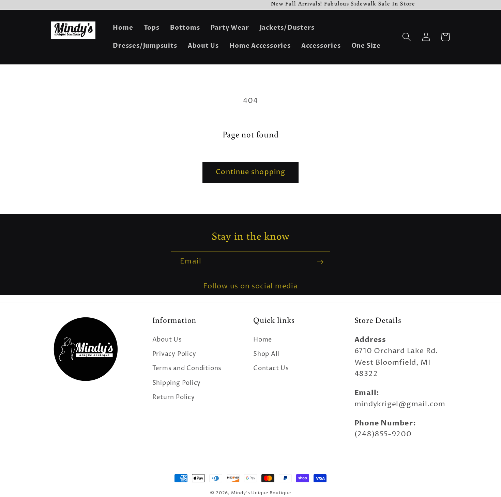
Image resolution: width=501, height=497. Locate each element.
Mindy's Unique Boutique (261, 493)
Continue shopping (250, 172)
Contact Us (271, 368)
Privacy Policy (174, 354)
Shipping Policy (176, 383)
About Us (167, 339)
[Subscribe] (320, 262)
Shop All (266, 354)
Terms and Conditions (187, 368)
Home (262, 339)
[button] (406, 37)
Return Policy (173, 397)
